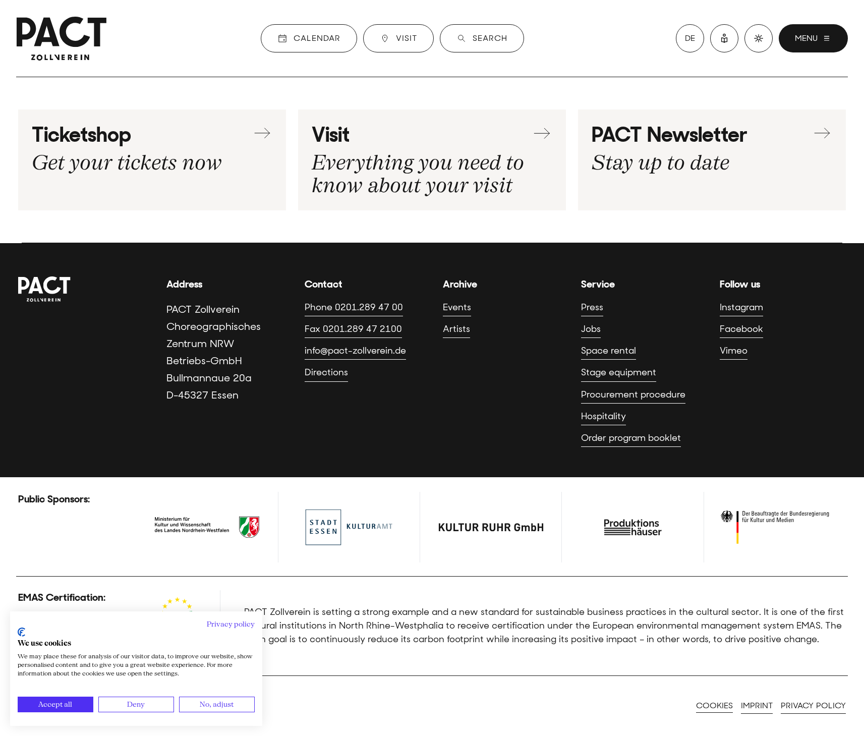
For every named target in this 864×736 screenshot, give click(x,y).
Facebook (741, 329)
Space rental (608, 351)
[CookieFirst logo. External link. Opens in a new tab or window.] (21, 632)
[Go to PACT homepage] (61, 38)
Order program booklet (631, 438)
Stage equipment (618, 372)
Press (592, 307)
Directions (326, 372)
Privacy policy (813, 705)
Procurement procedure (633, 394)
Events (457, 307)
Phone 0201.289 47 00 (354, 307)
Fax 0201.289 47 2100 (353, 329)
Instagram (741, 307)
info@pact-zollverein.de (355, 351)
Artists (456, 329)
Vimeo (733, 351)
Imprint (757, 705)
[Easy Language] (724, 38)
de (690, 38)
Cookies (714, 705)
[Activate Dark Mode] (758, 38)
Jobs (591, 329)
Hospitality (603, 416)
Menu (806, 38)
